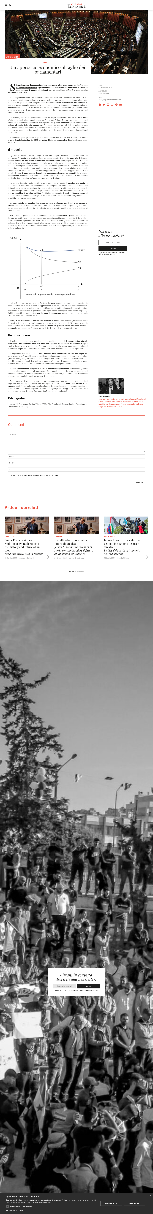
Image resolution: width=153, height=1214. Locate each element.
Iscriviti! (113, 248)
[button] (99, 104)
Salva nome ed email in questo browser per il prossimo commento (35, 475)
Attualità (48, 63)
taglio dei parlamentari (112, 100)
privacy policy (110, 254)
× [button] (150, 1195)
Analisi (58, 537)
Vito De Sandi (103, 94)
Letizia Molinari (123, 558)
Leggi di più (47, 1202)
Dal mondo (109, 537)
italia (100, 100)
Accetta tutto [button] (111, 1203)
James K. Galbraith (26, 558)
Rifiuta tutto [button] (134, 1203)
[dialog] (76, 1203)
